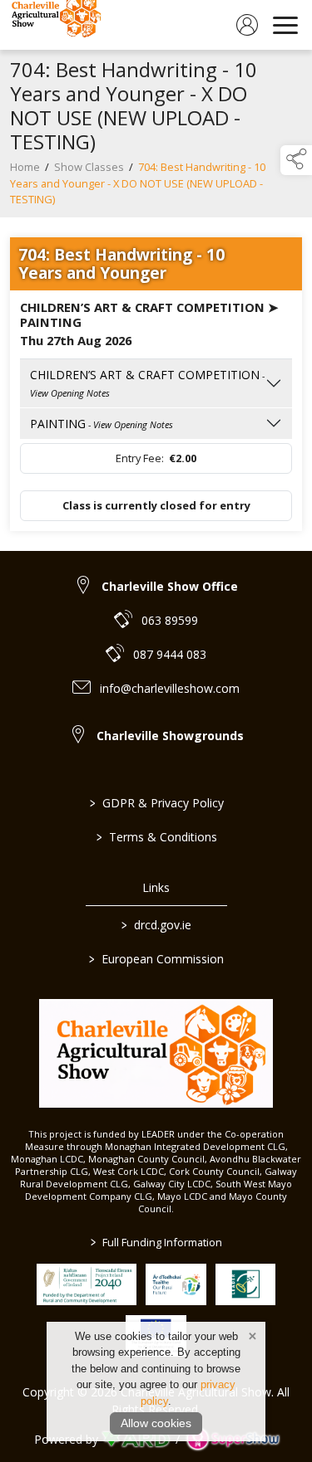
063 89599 (169, 620)
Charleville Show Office (170, 586)
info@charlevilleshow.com (170, 688)
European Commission (156, 958)
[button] (296, 160)
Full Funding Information (156, 1242)
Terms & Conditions (156, 836)
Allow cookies (156, 1423)
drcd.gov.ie (156, 924)
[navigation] (285, 24)
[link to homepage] (54, 25)
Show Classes (89, 166)
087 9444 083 (169, 654)
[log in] (247, 25)
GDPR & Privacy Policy (156, 802)
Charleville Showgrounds (170, 735)
